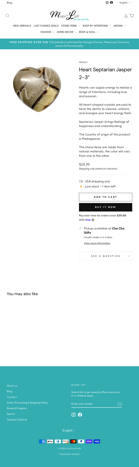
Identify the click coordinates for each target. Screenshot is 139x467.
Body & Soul (87, 32)
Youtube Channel (17, 419)
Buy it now (105, 207)
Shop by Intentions (95, 25)
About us (12, 385)
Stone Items (69, 25)
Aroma (118, 25)
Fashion (46, 32)
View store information (97, 243)
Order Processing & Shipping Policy (27, 402)
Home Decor (65, 32)
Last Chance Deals (46, 25)
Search (11, 413)
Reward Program (17, 408)
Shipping (84, 168)
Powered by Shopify (69, 454)
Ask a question (105, 256)
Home (82, 62)
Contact (12, 397)
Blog (9, 2)
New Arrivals (22, 25)
